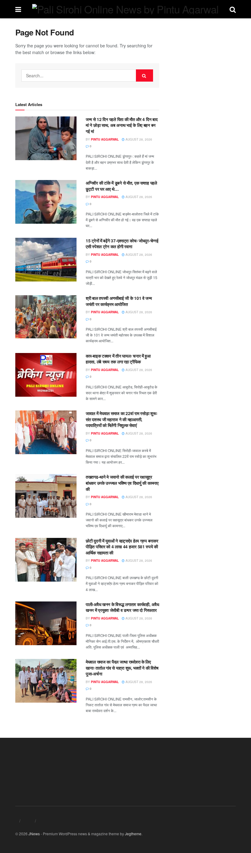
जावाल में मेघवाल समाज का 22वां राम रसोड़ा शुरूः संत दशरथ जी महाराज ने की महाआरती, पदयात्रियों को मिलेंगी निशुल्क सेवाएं (121, 419)
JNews (34, 833)
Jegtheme (133, 833)
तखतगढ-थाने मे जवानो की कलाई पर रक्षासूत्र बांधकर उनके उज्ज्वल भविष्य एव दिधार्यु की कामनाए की (122, 483)
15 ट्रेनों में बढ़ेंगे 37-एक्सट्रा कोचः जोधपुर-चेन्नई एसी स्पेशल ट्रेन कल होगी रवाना (122, 243)
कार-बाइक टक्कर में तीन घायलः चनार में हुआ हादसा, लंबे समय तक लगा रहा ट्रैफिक (118, 359)
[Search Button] (144, 75)
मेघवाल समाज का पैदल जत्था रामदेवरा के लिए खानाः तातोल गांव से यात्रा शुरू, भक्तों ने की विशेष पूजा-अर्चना (122, 668)
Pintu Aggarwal (105, 139)
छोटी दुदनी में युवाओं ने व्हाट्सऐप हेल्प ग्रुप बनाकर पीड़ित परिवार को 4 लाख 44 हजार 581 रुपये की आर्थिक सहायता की (122, 547)
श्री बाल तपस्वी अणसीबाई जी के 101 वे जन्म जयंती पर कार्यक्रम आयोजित (119, 301)
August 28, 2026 (138, 139)
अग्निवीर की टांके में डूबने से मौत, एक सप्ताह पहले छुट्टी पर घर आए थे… (121, 186)
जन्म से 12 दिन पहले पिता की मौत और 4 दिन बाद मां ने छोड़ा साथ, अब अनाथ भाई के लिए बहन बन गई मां (121, 125)
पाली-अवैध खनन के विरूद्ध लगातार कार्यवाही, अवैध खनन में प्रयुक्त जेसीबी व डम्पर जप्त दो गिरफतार (122, 607)
